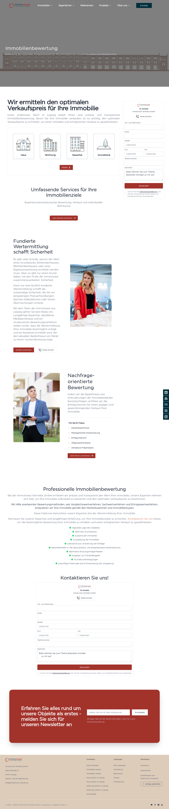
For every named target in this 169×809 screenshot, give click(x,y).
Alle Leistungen (120, 765)
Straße (127, 141)
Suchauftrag (91, 794)
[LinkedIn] (166, 411)
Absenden (144, 186)
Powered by (53, 805)
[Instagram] (166, 417)
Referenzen (87, 5)
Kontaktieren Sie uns (140, 518)
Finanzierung (119, 782)
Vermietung (118, 769)
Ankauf (116, 777)
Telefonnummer (131, 158)
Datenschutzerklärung (148, 191)
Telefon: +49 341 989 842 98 (16, 778)
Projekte (104, 5)
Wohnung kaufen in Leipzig (97, 786)
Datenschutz (145, 770)
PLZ (126, 149)
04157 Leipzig (10, 774)
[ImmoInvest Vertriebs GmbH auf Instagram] (158, 805)
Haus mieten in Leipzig (95, 782)
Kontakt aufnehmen (24, 350)
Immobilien (43, 5)
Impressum (145, 765)
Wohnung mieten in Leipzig (97, 790)
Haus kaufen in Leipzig (95, 777)
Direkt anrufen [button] (48, 350)
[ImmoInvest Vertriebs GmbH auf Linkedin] (162, 805)
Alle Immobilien (92, 765)
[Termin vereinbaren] (166, 392)
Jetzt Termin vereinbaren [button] (80, 456)
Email (127, 132)
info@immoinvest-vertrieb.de (16, 783)
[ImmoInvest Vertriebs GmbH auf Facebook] (155, 805)
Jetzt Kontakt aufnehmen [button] (62, 218)
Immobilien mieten (93, 773)
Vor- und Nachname (133, 123)
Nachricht (128, 167)
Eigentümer (65, 5)
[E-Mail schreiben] (166, 405)
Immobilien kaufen (93, 769)
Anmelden (140, 712)
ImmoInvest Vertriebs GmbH (16, 766)
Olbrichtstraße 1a (12, 770)
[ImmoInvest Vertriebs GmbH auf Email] (151, 805)
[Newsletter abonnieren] (166, 398)
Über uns (122, 5)
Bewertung (118, 773)
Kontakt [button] (144, 5)
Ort (146, 149)
